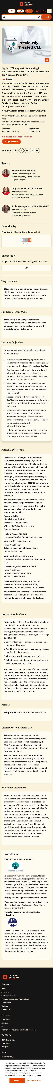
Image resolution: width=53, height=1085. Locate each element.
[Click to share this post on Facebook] (11, 150)
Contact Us (6, 1009)
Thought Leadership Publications (15, 999)
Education (5, 1019)
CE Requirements (8, 995)
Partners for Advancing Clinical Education (18, 1030)
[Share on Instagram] (32, 150)
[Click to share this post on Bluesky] (26, 150)
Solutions (5, 992)
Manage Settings (34, 1080)
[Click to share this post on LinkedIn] (16, 150)
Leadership (6, 1002)
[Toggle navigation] (49, 11)
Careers (4, 1006)
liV (2, 1026)
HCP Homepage (8, 1040)
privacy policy (35, 1075)
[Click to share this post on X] (21, 150)
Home (3, 989)
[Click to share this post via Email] (37, 150)
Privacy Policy (7, 1057)
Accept (17, 1080)
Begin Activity (11, 142)
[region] (26, 1072)
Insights (4, 1023)
